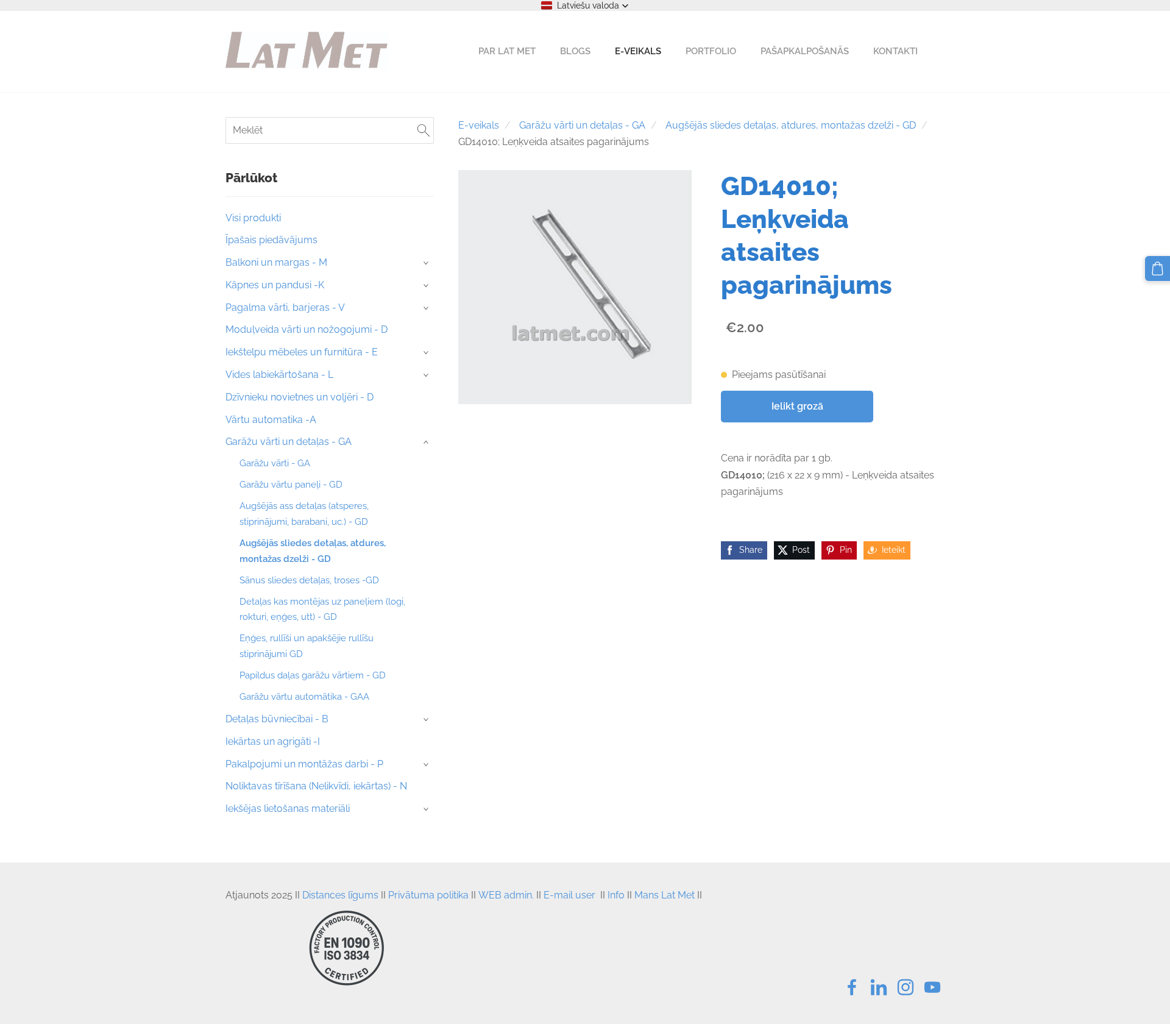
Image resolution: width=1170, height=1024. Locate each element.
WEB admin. (506, 895)
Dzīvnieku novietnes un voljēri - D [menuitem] (299, 397)
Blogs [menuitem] (575, 51)
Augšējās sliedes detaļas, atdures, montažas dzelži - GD (790, 125)
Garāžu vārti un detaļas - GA (582, 125)
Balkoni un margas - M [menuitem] (276, 262)
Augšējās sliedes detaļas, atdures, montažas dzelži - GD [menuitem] (312, 551)
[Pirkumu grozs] (1157, 268)
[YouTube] (932, 987)
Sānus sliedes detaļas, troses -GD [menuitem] (309, 580)
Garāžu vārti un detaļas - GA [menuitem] (288, 441)
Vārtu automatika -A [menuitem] (270, 419)
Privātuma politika (428, 895)
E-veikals (478, 125)
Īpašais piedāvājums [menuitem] (271, 240)
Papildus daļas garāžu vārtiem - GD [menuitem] (312, 675)
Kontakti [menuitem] (895, 51)
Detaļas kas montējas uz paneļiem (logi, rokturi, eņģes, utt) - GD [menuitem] (322, 609)
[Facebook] (852, 987)
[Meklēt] (423, 130)
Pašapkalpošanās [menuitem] (804, 51)
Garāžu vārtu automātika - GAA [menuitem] (304, 696)
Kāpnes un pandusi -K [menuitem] (274, 285)
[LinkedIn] (879, 987)
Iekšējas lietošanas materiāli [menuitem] (287, 808)
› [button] (427, 263)
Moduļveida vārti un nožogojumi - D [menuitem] (306, 329)
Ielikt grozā (797, 406)
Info (616, 895)
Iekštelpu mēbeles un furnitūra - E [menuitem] (301, 352)
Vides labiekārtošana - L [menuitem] (279, 374)
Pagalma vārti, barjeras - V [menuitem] (285, 307)
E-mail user (569, 895)
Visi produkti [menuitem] (253, 218)
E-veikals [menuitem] (638, 51)
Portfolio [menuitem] (711, 51)
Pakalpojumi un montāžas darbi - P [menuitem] (304, 764)
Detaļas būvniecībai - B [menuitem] (276, 719)
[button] (585, 5)
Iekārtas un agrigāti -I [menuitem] (272, 741)
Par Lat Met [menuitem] (507, 51)
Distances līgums (340, 895)
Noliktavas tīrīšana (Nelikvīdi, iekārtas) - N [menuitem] (316, 786)
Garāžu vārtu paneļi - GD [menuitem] (290, 484)
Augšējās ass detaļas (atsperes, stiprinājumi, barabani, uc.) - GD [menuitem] (304, 513)
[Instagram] (905, 987)
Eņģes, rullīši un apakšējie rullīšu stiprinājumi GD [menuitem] (306, 646)
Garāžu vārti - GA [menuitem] (274, 463)
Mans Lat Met (664, 895)
